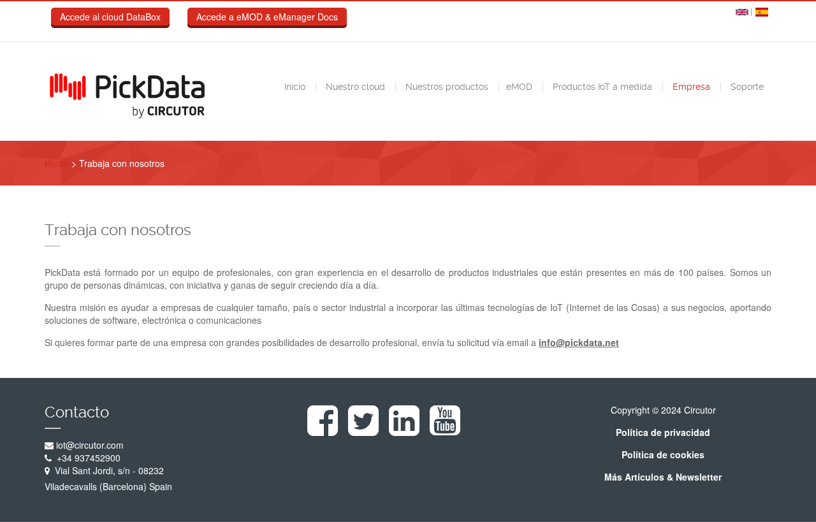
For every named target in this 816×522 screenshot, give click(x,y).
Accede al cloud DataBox (110, 16)
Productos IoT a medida (601, 87)
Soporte (746, 87)
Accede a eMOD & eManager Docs (267, 16)
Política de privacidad (663, 432)
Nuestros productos (445, 87)
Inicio (293, 87)
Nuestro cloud (354, 87)
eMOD (519, 87)
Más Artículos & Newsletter (663, 476)
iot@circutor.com (90, 445)
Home (57, 163)
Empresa (690, 87)
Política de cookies (663, 454)
